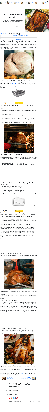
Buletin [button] (45, 1)
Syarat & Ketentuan (39, 401)
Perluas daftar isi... (19, 39)
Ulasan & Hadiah (31, 1)
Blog (8, 33)
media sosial (10, 374)
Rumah (1, 33)
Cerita (26, 385)
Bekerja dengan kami (28, 387)
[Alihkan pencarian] (47, 1)
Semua (5, 33)
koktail (27, 373)
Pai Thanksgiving (22, 373)
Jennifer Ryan (20, 26)
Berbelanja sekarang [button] (18, 210)
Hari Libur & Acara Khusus (22, 1)
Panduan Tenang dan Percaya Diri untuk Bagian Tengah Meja (19, 35)
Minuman (15, 1)
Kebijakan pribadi (32, 401)
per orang (14, 83)
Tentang (36, 1)
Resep (11, 1)
